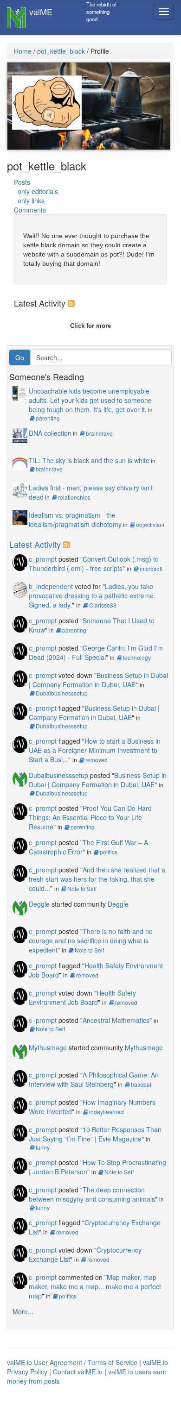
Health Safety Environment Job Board (82, 997)
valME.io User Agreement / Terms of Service (72, 1362)
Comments (30, 209)
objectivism (150, 524)
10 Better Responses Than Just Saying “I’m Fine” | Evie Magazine (95, 1134)
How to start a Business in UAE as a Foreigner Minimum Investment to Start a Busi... (95, 750)
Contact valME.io (78, 1371)
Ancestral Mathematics (116, 1020)
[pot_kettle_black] (44, 97)
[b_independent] (20, 589)
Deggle (39, 904)
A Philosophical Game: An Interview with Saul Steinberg (94, 1079)
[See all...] (73, 303)
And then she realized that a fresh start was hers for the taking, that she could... (97, 879)
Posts (22, 182)
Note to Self (82, 888)
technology (137, 657)
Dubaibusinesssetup (62, 693)
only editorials (38, 191)
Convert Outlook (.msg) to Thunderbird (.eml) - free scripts (94, 563)
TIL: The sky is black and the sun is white (89, 460)
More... (23, 1311)
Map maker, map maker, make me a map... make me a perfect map (95, 1286)
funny (43, 1147)
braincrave (99, 433)
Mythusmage (48, 1047)
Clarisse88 (102, 605)
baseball (142, 1084)
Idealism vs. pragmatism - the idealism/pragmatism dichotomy (75, 519)
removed (96, 760)
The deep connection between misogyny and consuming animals (92, 1194)
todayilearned (106, 1112)
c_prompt (43, 559)
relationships (74, 497)
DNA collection (50, 433)
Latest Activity (35, 544)
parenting (48, 418)
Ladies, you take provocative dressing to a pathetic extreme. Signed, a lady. (92, 595)
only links (31, 200)
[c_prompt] (20, 561)
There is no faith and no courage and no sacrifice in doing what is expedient (91, 940)
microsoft (151, 568)
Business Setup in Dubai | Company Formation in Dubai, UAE (98, 680)
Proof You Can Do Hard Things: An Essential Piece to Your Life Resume (90, 817)
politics (108, 852)
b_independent (51, 586)
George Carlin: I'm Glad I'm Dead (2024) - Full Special (96, 652)
